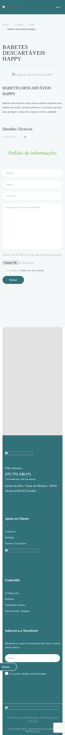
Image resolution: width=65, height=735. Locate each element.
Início (5, 24)
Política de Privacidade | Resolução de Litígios (32, 720)
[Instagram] (7, 498)
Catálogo (19, 24)
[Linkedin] (24, 498)
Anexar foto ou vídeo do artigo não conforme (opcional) (31, 254)
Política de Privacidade (32, 270)
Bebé (31, 24)
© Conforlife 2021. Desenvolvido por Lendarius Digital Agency (32, 730)
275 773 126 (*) (18, 474)
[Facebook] (16, 498)
